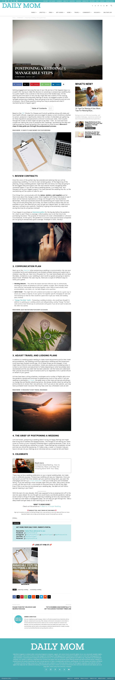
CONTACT (102, 1)
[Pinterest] (8, 1)
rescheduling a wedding (35, 589)
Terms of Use (93, 678)
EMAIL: (15, 518)
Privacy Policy (84, 678)
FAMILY (33, 12)
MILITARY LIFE (108, 12)
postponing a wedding (23, 589)
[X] (14, 1)
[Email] (37, 597)
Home (14, 17)
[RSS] (11, 1)
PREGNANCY (90, 128)
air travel (31, 380)
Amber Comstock (21, 76)
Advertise (76, 678)
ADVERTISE (72, 1)
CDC (23, 113)
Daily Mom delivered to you (35, 531)
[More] (63, 84)
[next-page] (79, 141)
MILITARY (46, 1)
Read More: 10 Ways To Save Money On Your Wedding (31, 130)
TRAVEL (76, 12)
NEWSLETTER (85, 1)
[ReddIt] (33, 597)
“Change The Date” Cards (22, 300)
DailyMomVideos (30, 536)
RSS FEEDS (92, 1)
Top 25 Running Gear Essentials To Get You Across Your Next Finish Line (57, 608)
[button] (111, 6)
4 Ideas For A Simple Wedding (50, 506)
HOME (69, 12)
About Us (69, 678)
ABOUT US (65, 1)
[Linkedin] (29, 597)
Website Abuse (101, 678)
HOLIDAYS (97, 12)
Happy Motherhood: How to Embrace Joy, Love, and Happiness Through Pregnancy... (93, 124)
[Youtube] (17, 1)
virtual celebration (35, 481)
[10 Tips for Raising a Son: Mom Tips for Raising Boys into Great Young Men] (88, 96)
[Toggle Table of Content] (49, 108)
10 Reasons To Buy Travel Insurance (34, 390)
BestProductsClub (61, 534)
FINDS (50, 12)
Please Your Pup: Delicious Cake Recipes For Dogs (24, 608)
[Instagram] (5, 1)
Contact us (110, 678)
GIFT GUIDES (52, 1)
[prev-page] (76, 141)
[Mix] (45, 597)
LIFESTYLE (42, 12)
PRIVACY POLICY (109, 1)
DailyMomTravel (46, 534)
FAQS (97, 1)
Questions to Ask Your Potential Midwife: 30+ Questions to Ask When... (93, 133)
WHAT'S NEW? (84, 84)
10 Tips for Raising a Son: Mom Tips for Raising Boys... (87, 109)
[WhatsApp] (26, 597)
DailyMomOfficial (31, 533)
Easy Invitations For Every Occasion (34, 310)
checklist (26, 270)
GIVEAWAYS (59, 1)
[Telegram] (41, 597)
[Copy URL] (49, 597)
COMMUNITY (86, 12)
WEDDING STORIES (26, 64)
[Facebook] (3, 1)
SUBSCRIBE (78, 1)
